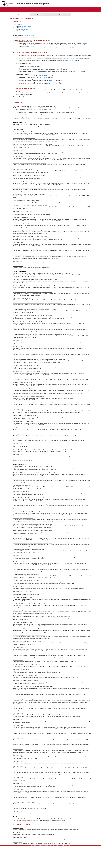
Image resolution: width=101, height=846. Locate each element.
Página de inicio (6, 9)
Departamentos (40, 14)
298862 (22, 30)
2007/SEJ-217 (51, 82)
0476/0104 (79, 68)
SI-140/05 (72, 47)
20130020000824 (40, 57)
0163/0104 (57, 69)
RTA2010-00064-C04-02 (67, 60)
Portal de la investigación (93, 9)
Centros (61, 14)
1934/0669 (75, 65)
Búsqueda (20, 14)
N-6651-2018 (23, 27)
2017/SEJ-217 (43, 75)
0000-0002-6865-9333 (26, 26)
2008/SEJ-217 (51, 80)
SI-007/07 (31, 46)
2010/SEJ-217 (43, 79)
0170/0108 (85, 43)
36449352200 (24, 29)
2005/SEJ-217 (51, 83)
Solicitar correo (19, 24)
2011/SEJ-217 (43, 77)
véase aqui (36, 96)
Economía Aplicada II (29, 35)
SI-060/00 (75, 71)
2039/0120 (31, 66)
